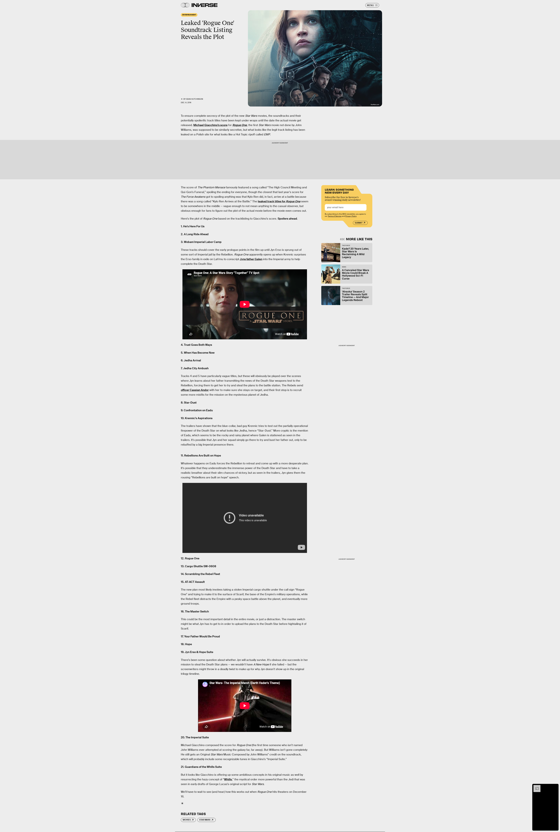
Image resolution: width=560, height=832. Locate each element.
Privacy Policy (351, 216)
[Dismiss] (555, 786)
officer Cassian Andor (195, 390)
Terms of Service (334, 216)
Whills (228, 779)
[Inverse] (204, 5)
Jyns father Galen (251, 259)
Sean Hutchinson (194, 99)
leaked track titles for (279, 201)
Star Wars (204, 819)
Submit (359, 222)
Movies (187, 819)
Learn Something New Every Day (339, 191)
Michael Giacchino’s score (210, 125)
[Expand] (535, 786)
